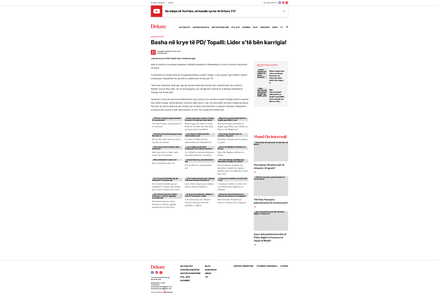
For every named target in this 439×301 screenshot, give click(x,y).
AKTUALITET (184, 27)
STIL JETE (235, 27)
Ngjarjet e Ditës (157, 36)
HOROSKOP (265, 27)
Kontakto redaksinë (158, 3)
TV (281, 27)
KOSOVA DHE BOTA (201, 27)
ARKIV (275, 27)
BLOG (255, 27)
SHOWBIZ (246, 27)
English (170, 3)
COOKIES (284, 266)
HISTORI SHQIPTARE (220, 27)
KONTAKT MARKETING (244, 266)
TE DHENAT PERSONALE (266, 266)
